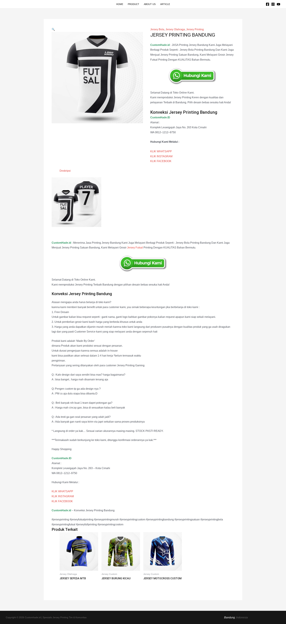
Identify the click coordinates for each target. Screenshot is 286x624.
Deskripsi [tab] (65, 170)
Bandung (229, 617)
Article (165, 4)
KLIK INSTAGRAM (161, 156)
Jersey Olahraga (175, 29)
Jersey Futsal (135, 247)
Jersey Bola (157, 29)
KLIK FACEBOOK (160, 161)
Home (119, 4)
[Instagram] (273, 4)
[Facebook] (267, 4)
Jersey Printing (195, 29)
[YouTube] (278, 4)
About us (150, 4)
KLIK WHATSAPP (161, 151)
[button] (53, 29)
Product (133, 4)
